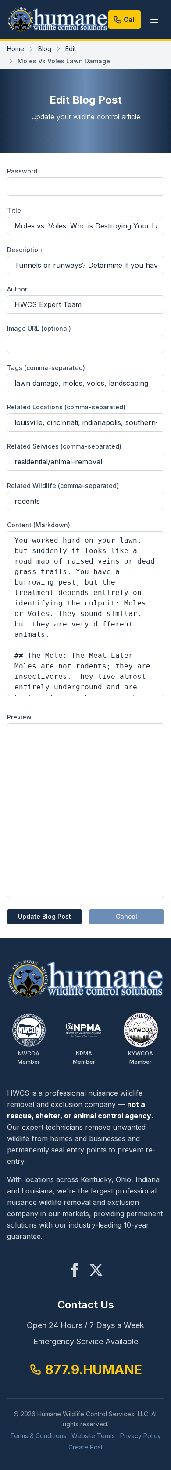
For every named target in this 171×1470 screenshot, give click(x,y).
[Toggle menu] (154, 19)
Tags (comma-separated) (46, 367)
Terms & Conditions (38, 1435)
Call (130, 19)
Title (14, 210)
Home (15, 48)
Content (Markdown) (38, 525)
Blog (44, 48)
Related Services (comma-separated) (64, 446)
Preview (19, 717)
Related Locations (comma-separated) (66, 407)
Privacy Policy (140, 1435)
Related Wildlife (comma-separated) (63, 485)
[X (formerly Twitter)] (96, 1270)
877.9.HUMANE (93, 1369)
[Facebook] (75, 1270)
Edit (70, 48)
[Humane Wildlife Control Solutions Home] (57, 19)
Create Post (85, 1447)
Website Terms (93, 1435)
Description (24, 249)
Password (22, 171)
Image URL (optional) (39, 328)
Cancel (126, 916)
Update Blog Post (44, 916)
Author (17, 289)
